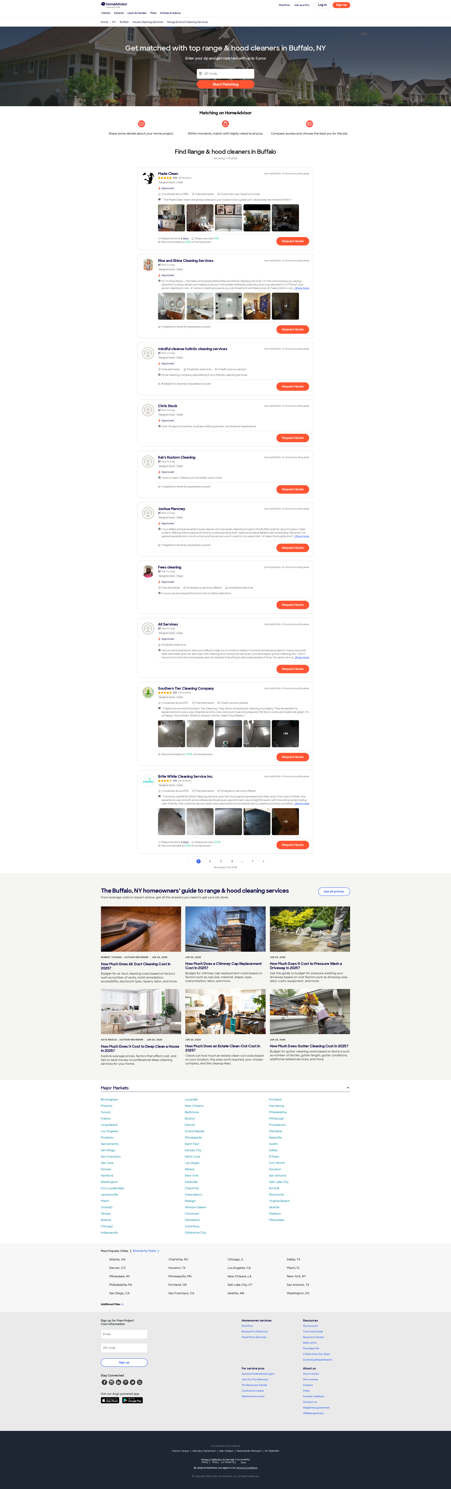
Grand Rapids (194, 1131)
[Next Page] (263, 861)
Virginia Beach (279, 1201)
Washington (109, 1182)
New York (192, 1175)
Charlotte (192, 1188)
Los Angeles (109, 1131)
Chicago (107, 1226)
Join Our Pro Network (255, 1379)
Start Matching (226, 84)
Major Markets (114, 1088)
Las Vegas (192, 1163)
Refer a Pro (310, 1342)
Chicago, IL (236, 1259)
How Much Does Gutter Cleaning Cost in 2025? (309, 1046)
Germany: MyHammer (204, 1451)
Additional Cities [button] (110, 1304)
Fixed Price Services (254, 1337)
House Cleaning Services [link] (148, 22)
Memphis (275, 1131)
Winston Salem (195, 1207)
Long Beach (109, 1125)
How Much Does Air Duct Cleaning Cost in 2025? (136, 966)
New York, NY (296, 1276)
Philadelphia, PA (120, 1285)
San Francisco (111, 1156)
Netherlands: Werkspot (249, 1451)
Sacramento (110, 1144)
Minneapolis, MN (179, 1276)
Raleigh (190, 1201)
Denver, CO (117, 1268)
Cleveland (192, 1220)
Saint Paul (192, 1144)
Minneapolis (193, 1137)
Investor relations (313, 1396)
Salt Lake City (279, 1182)
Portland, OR (177, 1285)
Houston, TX (177, 1268)
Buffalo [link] (124, 22)
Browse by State (144, 1251)
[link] (225, 178)
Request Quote (293, 241)
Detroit (190, 1125)
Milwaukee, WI (119, 1276)
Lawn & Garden (137, 13)
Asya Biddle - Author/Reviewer (122, 1039)
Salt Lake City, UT (240, 1285)
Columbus (192, 1226)
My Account (310, 1326)
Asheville (191, 1182)
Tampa (105, 1214)
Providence (277, 1125)
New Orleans (194, 1106)
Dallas (273, 1150)
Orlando (107, 1207)
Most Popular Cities (114, 1251)
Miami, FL (293, 1268)
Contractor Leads (253, 1390)
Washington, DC (298, 1293)
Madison (275, 1214)
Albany (190, 1169)
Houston (275, 1169)
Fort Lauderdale (112, 1188)
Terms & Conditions (246, 1467)
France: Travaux (180, 1451)
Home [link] (104, 22)
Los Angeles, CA (239, 1268)
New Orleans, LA (240, 1276)
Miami (105, 1201)
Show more (302, 288)
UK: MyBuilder (272, 1451)
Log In (322, 5)
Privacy (205, 1460)
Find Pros (247, 1326)
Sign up (124, 1362)
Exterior (119, 13)
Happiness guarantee (316, 1407)
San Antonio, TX (298, 1285)
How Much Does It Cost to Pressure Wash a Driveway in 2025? (306, 966)
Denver (106, 1169)
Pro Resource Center (254, 1385)
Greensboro (193, 1194)
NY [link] (114, 22)
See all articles (334, 891)
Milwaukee (276, 1220)
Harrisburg (276, 1106)
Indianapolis (109, 1233)
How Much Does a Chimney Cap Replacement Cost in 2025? (223, 966)
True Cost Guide (313, 1331)
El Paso (274, 1156)
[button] (171, 217)
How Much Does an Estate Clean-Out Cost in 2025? (222, 1048)
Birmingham (109, 1099)
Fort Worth (277, 1163)
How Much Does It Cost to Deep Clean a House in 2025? (140, 1048)
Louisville (191, 1099)
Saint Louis (192, 1156)
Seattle (274, 1207)
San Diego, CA (119, 1293)
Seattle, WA (236, 1293)
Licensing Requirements (317, 1359)
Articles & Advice (170, 13)
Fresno (106, 1118)
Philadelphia (278, 1112)
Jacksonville (109, 1194)
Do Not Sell (228, 1460)
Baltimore (192, 1112)
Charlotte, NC (178, 1259)
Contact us (310, 1402)
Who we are (310, 1379)
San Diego (108, 1150)
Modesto (107, 1137)
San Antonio (277, 1175)
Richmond (276, 1194)
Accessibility (243, 1461)
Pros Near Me (311, 1348)
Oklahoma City (195, 1233)
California (216, 1460)
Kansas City (193, 1150)
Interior (106, 13)
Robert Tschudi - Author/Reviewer (124, 957)
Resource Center (313, 1337)
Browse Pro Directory (255, 1331)
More (153, 13)
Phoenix (106, 1106)
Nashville (275, 1137)
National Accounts (253, 1396)
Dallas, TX (293, 1259)
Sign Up (341, 5)
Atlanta (106, 1220)
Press (306, 1390)
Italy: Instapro (226, 1451)
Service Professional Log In (258, 1373)
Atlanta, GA (117, 1259)
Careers (308, 1385)
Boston (190, 1118)
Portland (275, 1099)
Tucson (106, 1112)
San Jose (107, 1163)
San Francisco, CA (181, 1293)
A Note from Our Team (316, 1354)
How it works (311, 1373)
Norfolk (274, 1188)
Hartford (107, 1175)
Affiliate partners (313, 1413)
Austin (273, 1144)
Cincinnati (192, 1214)
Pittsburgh (276, 1118)
